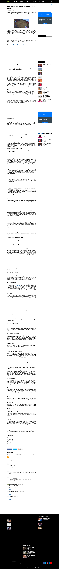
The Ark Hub (35, 567)
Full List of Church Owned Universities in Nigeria (16, 126)
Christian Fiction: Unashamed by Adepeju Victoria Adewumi (16, 524)
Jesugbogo (11, 456)
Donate (28, 567)
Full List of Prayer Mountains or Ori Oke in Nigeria (47, 68)
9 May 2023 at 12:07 (16, 496)
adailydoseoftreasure (13, 477)
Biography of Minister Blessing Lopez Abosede (46, 100)
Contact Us (47, 567)
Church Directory (24, 567)
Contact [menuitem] (39, 1)
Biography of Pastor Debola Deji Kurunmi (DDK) (47, 92)
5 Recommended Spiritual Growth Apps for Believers (17, 44)
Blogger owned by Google (26, 130)
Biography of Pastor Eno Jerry (46, 83)
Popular (40, 133)
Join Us (31, 567)
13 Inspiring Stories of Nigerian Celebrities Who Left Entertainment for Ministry (46, 519)
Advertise (43, 567)
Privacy (51, 567)
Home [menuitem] (14, 1)
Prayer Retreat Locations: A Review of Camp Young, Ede (31, 552)
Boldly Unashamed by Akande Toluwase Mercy (46, 76)
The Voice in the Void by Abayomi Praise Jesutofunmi (46, 96)
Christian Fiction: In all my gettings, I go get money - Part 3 (16, 520)
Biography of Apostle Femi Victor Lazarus (46, 88)
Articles (10, 4)
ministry (15, 83)
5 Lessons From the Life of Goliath (30, 548)
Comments (49, 133)
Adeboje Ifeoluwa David (13, 484)
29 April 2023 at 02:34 (21, 491)
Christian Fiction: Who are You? (16, 527)
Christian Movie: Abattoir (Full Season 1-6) (46, 140)
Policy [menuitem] (43, 1)
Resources (39, 567)
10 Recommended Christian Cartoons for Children (46, 527)
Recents (45, 133)
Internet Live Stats (17, 285)
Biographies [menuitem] (34, 1)
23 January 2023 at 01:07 (20, 484)
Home (8, 4)
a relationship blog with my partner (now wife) (23, 245)
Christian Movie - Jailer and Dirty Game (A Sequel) (46, 523)
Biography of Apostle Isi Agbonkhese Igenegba (45, 80)
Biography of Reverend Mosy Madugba (46, 65)
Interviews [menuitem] (29, 1)
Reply (10, 461)
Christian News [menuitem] (22, 1)
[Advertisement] (21, 51)
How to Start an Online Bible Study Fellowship (31, 556)
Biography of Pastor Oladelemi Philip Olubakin (46, 72)
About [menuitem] (17, 1)
